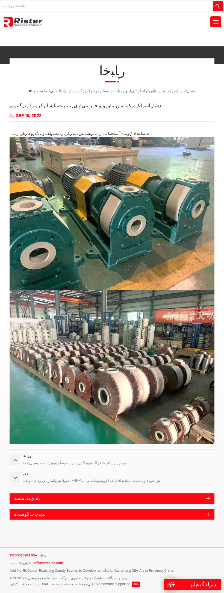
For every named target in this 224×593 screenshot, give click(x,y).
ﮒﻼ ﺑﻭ (14, 584)
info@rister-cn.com (48, 563)
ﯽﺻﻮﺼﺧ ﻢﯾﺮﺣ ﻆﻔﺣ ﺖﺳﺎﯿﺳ (71, 584)
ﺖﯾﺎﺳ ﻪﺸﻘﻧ (30, 584)
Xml (45, 584)
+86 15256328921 (23, 555)
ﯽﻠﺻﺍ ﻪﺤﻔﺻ (43, 91)
